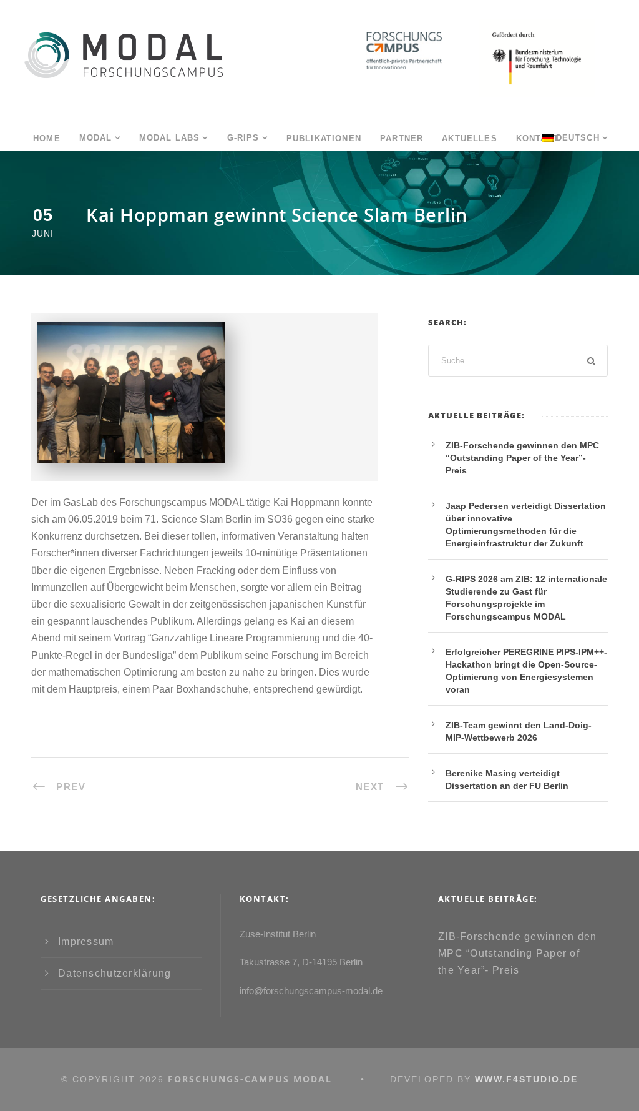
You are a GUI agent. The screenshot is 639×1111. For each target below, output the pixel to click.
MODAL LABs (169, 137)
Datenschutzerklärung (115, 973)
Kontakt (537, 138)
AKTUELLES (469, 138)
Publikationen (323, 138)
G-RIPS (243, 137)
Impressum (86, 941)
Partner (401, 138)
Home (47, 138)
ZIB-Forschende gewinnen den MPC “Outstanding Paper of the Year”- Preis (522, 457)
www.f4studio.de (526, 1079)
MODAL (95, 137)
